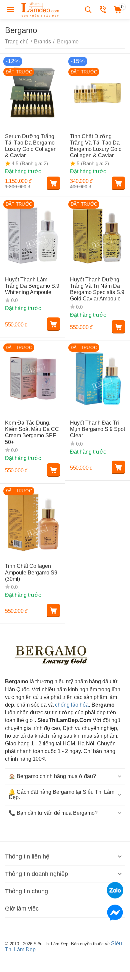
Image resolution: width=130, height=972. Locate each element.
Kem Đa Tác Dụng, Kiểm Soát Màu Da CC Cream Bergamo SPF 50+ (32, 432)
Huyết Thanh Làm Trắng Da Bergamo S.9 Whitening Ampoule (32, 286)
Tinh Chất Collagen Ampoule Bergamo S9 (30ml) (31, 572)
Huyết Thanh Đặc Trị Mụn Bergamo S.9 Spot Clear (97, 429)
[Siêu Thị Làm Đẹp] (40, 9)
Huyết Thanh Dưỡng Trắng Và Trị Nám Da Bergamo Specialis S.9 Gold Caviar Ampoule (97, 289)
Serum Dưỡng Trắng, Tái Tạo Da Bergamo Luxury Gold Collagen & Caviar (31, 146)
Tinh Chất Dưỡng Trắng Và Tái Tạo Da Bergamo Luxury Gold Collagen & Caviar (96, 146)
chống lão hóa (72, 705)
